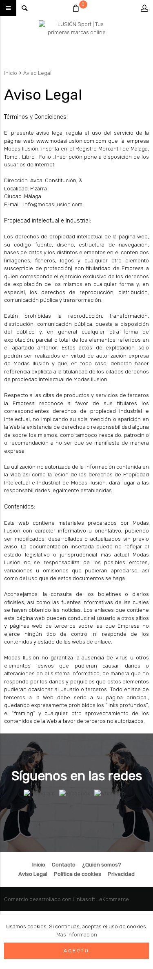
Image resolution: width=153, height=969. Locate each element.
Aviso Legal (37, 73)
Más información (76, 935)
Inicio (10, 73)
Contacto (63, 865)
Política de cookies (77, 874)
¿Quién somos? (101, 865)
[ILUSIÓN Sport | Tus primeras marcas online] (76, 40)
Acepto (76, 951)
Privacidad (121, 874)
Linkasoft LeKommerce (101, 899)
